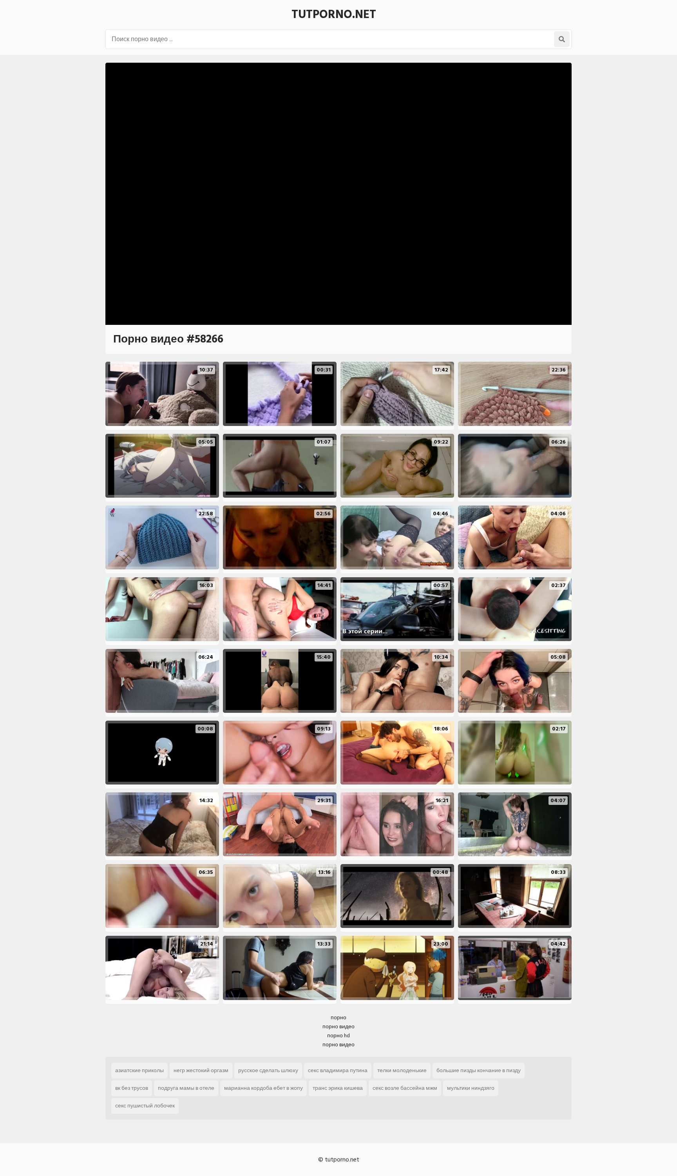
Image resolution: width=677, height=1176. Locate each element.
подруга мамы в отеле (186, 1088)
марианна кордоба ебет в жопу (263, 1088)
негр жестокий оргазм (201, 1070)
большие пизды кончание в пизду (478, 1070)
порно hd (338, 1035)
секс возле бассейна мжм (405, 1088)
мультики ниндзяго (470, 1088)
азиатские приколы (139, 1070)
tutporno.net (333, 14)
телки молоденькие (402, 1070)
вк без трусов (131, 1088)
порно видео (338, 1026)
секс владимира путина (337, 1070)
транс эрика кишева (338, 1088)
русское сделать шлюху (268, 1070)
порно (338, 1017)
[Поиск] (562, 39)
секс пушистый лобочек (145, 1105)
